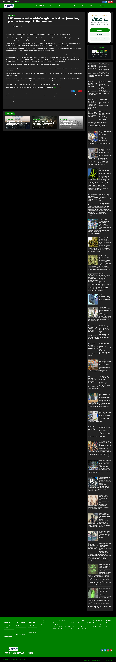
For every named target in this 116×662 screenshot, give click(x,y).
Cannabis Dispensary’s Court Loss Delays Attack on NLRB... (105, 545)
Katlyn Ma (103, 463)
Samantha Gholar (104, 69)
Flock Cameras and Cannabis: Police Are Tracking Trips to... (104, 196)
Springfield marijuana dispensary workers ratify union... (104, 345)
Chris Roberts (103, 135)
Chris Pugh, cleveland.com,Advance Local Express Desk (104, 118)
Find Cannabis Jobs (100, 38)
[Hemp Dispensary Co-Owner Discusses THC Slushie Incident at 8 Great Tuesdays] (93, 569)
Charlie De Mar (104, 535)
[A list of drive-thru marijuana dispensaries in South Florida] (93, 415)
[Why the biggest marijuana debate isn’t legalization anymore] (93, 116)
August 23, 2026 (11, 127)
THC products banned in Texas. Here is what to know (104, 257)
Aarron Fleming (104, 85)
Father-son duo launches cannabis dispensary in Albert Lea (105, 515)
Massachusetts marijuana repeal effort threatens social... (104, 327)
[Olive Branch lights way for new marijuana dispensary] (93, 85)
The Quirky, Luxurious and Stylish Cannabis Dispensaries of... (104, 378)
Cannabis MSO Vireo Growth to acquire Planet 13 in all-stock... (104, 479)
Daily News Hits (11, 15)
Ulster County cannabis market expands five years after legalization (16, 123)
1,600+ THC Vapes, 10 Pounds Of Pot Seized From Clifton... (105, 149)
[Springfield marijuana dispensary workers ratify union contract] (93, 347)
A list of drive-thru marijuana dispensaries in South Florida (105, 412)
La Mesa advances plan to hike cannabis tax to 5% (105, 427)
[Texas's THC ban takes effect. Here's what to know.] (93, 397)
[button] (100, 5)
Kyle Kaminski (103, 311)
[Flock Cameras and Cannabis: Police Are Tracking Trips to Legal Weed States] (93, 198)
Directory (77, 5)
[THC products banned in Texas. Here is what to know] (93, 260)
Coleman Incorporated (12, 660)
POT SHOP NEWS (86, 660)
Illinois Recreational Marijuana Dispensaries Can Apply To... (105, 170)
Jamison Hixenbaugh (105, 569)
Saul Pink (103, 364)
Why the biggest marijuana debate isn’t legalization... (104, 113)
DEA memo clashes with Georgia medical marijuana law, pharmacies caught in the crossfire (43, 20)
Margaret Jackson (104, 481)
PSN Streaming (8, 636)
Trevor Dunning (104, 517)
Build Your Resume (32, 625)
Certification (19, 625)
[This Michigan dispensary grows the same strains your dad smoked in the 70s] (93, 311)
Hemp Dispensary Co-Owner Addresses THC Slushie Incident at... (105, 590)
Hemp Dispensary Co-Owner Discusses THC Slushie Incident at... (105, 566)
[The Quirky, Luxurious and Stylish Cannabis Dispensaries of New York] (93, 381)
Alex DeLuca (103, 415)
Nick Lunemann (104, 299)
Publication (42, 5)
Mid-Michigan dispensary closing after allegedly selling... (105, 275)
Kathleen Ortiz (103, 397)
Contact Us (110, 660)
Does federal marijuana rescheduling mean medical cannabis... (105, 133)
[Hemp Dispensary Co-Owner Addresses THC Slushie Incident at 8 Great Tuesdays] (93, 593)
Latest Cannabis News (8, 632)
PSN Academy (94, 5)
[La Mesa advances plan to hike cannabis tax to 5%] (93, 430)
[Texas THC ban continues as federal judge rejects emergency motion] (93, 224)
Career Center (68, 5)
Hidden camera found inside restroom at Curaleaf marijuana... (104, 533)
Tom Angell (103, 173)
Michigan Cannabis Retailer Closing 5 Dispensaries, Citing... (104, 239)
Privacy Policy (104, 660)
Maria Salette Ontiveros (105, 260)
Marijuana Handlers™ (18, 630)
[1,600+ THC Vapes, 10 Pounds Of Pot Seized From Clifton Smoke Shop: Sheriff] (93, 152)
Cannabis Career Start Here (8, 626)
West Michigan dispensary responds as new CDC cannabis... (105, 101)
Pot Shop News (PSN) (18, 652)
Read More (57, 87)
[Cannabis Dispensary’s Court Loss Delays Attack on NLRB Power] (93, 548)
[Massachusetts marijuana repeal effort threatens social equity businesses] (93, 329)
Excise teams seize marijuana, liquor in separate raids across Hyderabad (68, 123)
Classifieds (84, 5)
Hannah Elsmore (104, 430)
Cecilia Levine (103, 152)
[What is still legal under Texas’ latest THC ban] (93, 465)
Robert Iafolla (103, 548)
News (61, 5)
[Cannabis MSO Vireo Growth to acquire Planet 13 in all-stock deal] (93, 481)
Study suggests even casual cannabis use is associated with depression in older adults (44, 123)
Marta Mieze (103, 347)
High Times (103, 198)
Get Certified (100, 34)
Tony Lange (103, 242)
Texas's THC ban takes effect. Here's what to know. (105, 394)
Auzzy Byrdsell (104, 329)
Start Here (99, 30)
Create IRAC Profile (32, 632)
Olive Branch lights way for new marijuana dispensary (105, 83)
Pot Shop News (21, 127)
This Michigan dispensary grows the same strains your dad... (105, 309)
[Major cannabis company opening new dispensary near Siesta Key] (93, 67)
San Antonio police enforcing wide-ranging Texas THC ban (105, 361)
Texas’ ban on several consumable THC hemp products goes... (105, 443)
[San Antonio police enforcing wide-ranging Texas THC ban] (93, 364)
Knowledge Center (52, 5)
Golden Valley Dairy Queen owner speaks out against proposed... (105, 296)
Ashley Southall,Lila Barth (106, 380)
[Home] (36, 6)
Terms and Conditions (95, 660)
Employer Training (20, 634)
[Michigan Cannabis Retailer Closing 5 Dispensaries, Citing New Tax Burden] (93, 242)
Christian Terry (103, 445)
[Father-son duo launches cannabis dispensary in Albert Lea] (93, 517)
